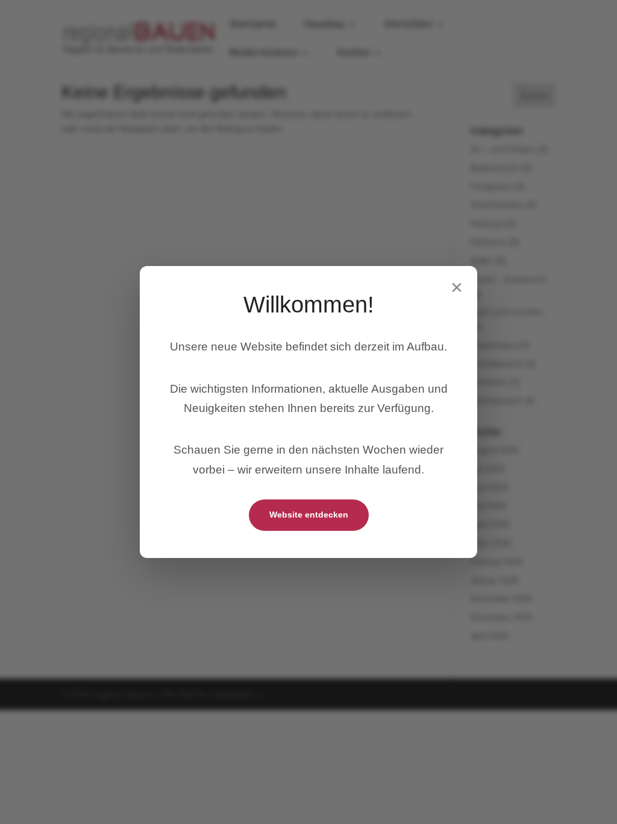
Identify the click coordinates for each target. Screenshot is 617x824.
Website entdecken (308, 514)
